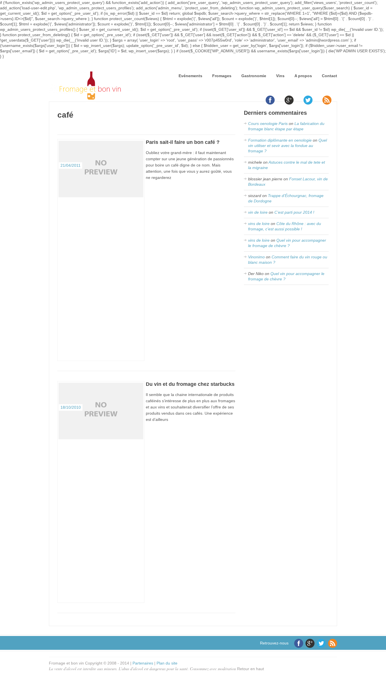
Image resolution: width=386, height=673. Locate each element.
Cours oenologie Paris (268, 123)
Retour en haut (250, 668)
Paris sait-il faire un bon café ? (183, 142)
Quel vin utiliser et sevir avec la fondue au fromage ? (287, 145)
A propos (303, 75)
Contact (329, 75)
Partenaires (143, 663)
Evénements (190, 75)
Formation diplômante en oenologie (280, 140)
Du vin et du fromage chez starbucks (190, 384)
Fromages (221, 75)
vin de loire (258, 212)
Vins (280, 75)
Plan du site (167, 663)
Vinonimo (256, 257)
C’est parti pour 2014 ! (294, 212)
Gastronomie (253, 75)
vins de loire (259, 223)
